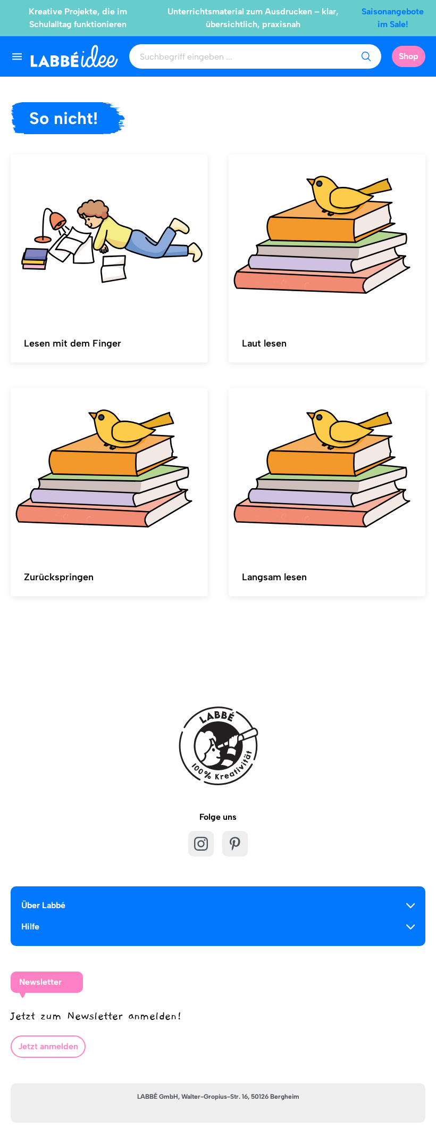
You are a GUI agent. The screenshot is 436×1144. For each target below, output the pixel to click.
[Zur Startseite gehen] (74, 56)
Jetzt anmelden (48, 1046)
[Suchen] (365, 56)
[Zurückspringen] (109, 472)
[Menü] (17, 56)
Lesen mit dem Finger (72, 343)
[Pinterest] (235, 844)
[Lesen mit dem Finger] (109, 238)
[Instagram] (201, 844)
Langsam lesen (274, 577)
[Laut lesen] (327, 238)
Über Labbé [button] (43, 905)
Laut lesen (264, 343)
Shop (408, 56)
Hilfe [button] (30, 926)
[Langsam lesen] (327, 472)
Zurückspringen (59, 577)
